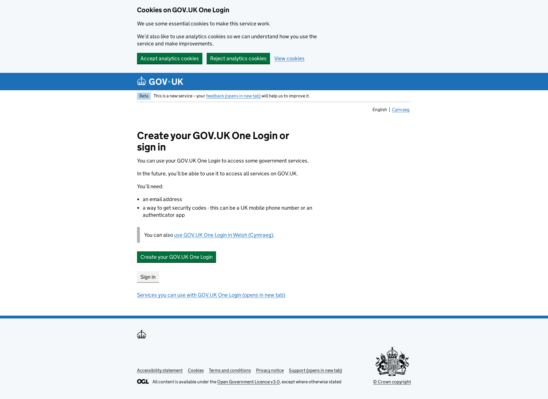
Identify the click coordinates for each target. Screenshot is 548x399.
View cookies (289, 58)
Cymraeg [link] (401, 110)
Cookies (196, 370)
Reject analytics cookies (238, 58)
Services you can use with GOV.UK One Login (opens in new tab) (211, 295)
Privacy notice (270, 370)
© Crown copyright (392, 381)
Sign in (148, 277)
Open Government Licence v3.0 (248, 381)
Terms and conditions (230, 370)
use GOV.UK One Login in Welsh (223, 235)
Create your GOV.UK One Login (176, 257)
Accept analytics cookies (169, 58)
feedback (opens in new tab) (233, 96)
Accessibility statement (160, 370)
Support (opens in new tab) (315, 370)
